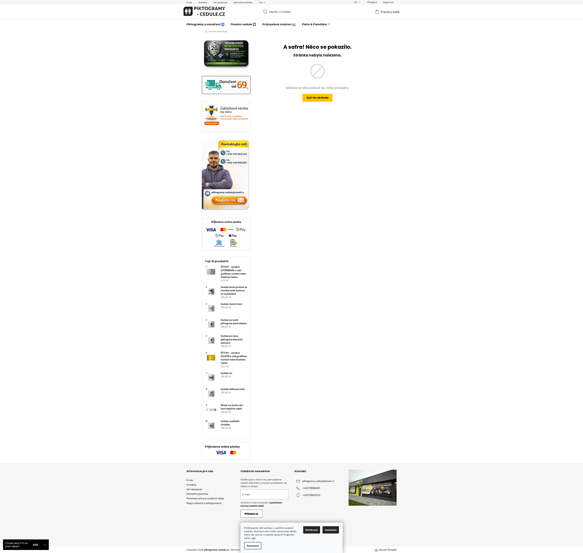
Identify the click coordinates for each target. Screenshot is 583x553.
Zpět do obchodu (317, 97)
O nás (189, 2)
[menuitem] (205, 24)
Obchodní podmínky (243, 2)
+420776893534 (311, 494)
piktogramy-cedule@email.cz (318, 480)
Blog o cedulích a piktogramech (204, 503)
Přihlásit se (251, 513)
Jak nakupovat (220, 2)
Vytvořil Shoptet (388, 549)
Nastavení (253, 545)
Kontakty (202, 2)
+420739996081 (311, 487)
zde (253, 537)
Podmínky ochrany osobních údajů (205, 498)
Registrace (388, 2)
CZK (356, 2)
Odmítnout (311, 529)
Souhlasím (331, 529)
